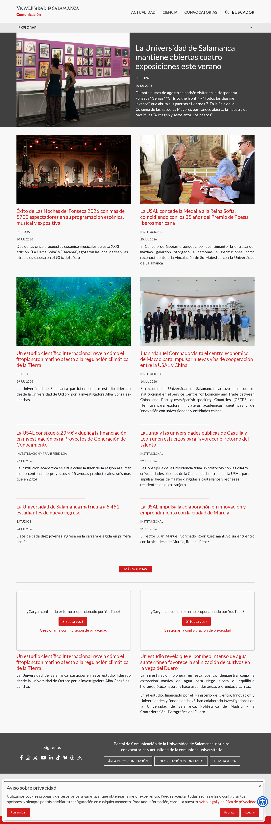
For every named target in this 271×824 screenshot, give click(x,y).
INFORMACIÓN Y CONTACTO (181, 761)
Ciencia (22, 374)
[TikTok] (58, 757)
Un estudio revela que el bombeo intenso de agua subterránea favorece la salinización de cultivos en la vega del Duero (195, 662)
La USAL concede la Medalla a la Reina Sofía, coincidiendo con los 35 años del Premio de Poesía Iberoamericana (194, 217)
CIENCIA (169, 12)
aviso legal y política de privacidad (227, 801)
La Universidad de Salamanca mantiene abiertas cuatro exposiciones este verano (185, 57)
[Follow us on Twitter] (35, 757)
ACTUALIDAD (143, 12)
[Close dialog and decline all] (260, 783)
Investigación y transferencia (41, 453)
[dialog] (133, 800)
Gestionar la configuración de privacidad (73, 630)
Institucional (151, 231)
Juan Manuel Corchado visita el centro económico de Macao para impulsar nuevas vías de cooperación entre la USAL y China (196, 359)
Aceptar (250, 812)
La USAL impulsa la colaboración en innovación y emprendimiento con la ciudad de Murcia (193, 509)
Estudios (23, 521)
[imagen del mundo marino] (73, 311)
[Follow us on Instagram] (28, 757)
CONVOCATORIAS (200, 12)
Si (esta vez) (72, 621)
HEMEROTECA (225, 761)
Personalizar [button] (18, 812)
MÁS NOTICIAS (135, 569)
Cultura (142, 78)
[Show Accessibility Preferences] (262, 801)
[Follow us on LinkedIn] (51, 757)
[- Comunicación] (49, 11)
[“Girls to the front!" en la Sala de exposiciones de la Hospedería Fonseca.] (73, 79)
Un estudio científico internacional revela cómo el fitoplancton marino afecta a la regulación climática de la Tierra (72, 359)
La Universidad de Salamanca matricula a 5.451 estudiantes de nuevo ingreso (67, 509)
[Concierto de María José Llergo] (73, 169)
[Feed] (79, 757)
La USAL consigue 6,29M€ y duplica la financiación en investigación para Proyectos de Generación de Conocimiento (71, 439)
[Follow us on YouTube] (43, 757)
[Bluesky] (65, 757)
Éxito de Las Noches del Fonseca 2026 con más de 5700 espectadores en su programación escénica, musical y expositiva (70, 217)
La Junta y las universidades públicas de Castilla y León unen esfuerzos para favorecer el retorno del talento (194, 439)
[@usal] (72, 757)
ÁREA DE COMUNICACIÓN (128, 761)
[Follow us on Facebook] (21, 757)
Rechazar (229, 812)
